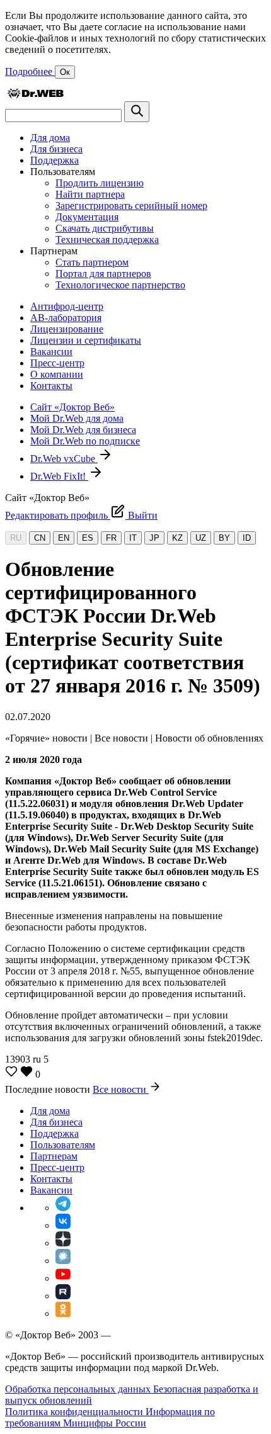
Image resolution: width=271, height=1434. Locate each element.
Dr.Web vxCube (64, 458)
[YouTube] (63, 1278)
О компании (56, 374)
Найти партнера (90, 194)
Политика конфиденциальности (75, 1411)
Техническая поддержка (107, 239)
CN (39, 538)
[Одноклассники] (63, 1313)
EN (63, 538)
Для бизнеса (56, 149)
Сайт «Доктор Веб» (72, 407)
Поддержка (54, 160)
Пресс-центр (57, 363)
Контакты (51, 385)
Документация (86, 217)
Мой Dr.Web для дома (77, 418)
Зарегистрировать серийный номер (131, 205)
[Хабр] (63, 1260)
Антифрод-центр (66, 306)
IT (133, 538)
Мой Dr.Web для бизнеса (83, 429)
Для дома (50, 137)
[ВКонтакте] (63, 1225)
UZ (200, 538)
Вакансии (51, 351)
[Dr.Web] (35, 95)
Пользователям (62, 1144)
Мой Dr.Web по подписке (85, 441)
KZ (177, 538)
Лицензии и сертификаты (85, 340)
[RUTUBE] (63, 1295)
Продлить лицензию (99, 183)
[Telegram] (63, 1207)
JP (154, 538)
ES (87, 538)
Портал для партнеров (103, 273)
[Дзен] (63, 1243)
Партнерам (54, 1156)
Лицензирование (66, 329)
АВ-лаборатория (65, 317)
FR (111, 538)
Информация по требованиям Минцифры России (110, 1417)
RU (15, 538)
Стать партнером (92, 262)
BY (224, 538)
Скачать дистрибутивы (104, 228)
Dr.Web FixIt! (59, 476)
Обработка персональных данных (79, 1389)
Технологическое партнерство (120, 284)
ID (247, 538)
